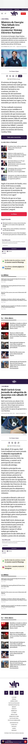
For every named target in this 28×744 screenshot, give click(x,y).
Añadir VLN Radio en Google (14, 79)
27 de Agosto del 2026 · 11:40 (8, 413)
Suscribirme (14, 248)
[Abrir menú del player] (25, 738)
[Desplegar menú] (2, 14)
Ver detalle (4, 253)
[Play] (25, 741)
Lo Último (14, 214)
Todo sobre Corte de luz (14, 137)
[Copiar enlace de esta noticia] (16, 76)
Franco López (15, 71)
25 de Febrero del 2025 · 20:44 (8, 46)
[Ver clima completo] (6, 14)
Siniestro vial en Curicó (6, 9)
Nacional (5, 19)
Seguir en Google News (21, 46)
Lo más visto (5, 142)
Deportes (17, 9)
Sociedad (5, 386)
